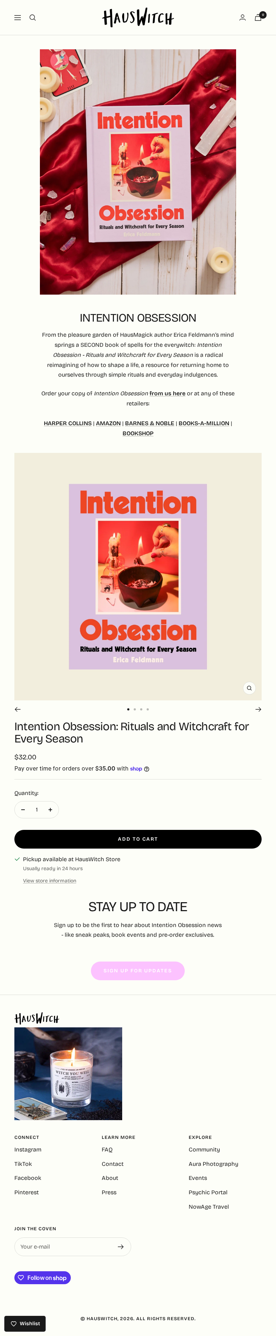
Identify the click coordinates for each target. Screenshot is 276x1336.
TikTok (23, 1163)
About (110, 1177)
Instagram (27, 1149)
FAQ (107, 1149)
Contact (113, 1163)
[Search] (32, 17)
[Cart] (258, 17)
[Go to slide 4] (148, 709)
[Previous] (17, 709)
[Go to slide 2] (135, 709)
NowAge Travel (209, 1206)
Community (204, 1149)
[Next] (259, 709)
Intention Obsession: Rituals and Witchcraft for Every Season (131, 732)
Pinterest (26, 1192)
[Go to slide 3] (141, 709)
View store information (49, 881)
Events (198, 1177)
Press (109, 1192)
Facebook (27, 1177)
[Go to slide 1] (128, 709)
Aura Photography (213, 1163)
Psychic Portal (208, 1192)
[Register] (121, 1246)
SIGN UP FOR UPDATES (138, 971)
